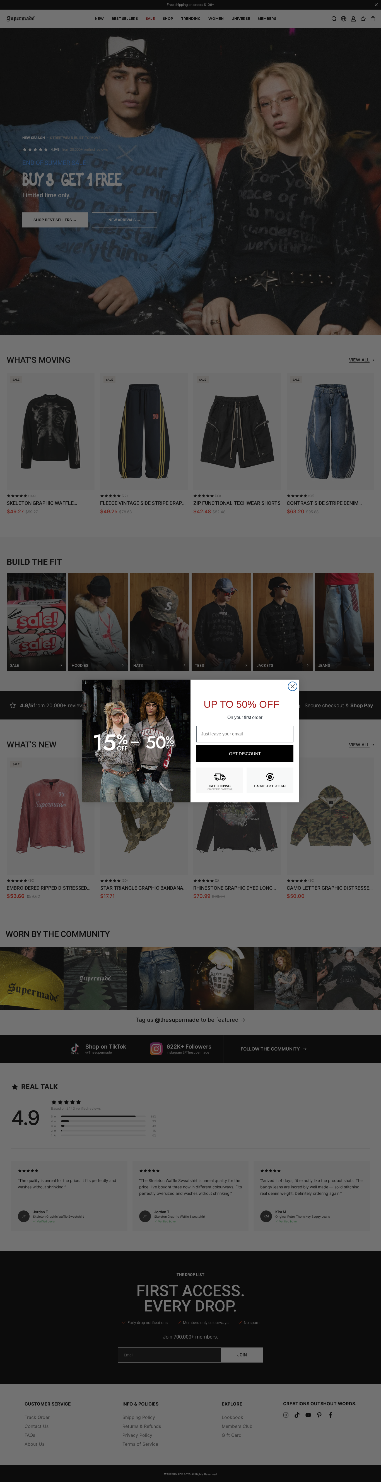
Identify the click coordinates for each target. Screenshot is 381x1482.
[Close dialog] (292, 686)
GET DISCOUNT (245, 753)
